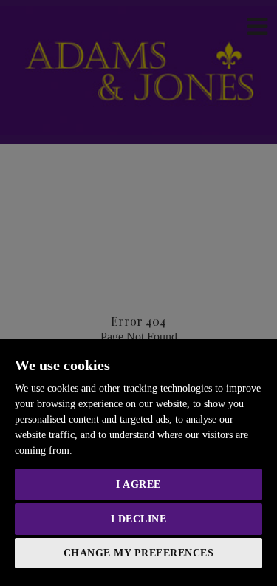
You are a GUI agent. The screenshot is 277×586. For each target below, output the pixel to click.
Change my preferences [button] (139, 553)
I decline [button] (139, 519)
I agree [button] (138, 484)
